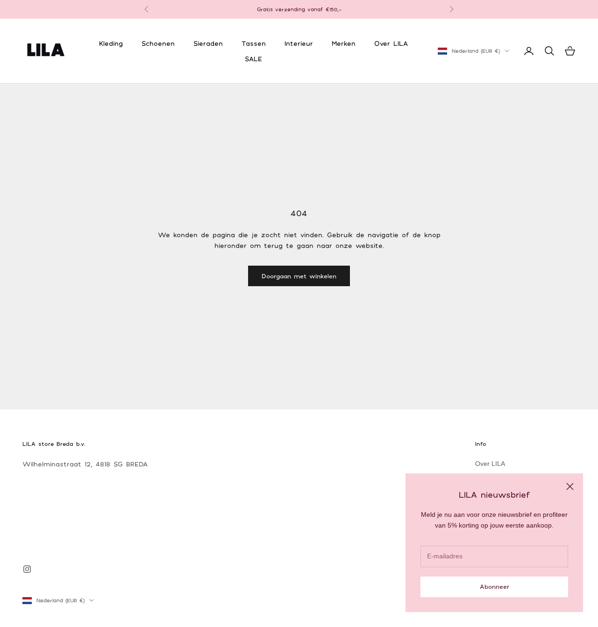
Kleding (111, 43)
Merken (344, 43)
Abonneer (494, 586)
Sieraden (208, 43)
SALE (253, 59)
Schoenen (158, 43)
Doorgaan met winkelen (299, 276)
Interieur (299, 43)
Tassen (254, 43)
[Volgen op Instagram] (27, 569)
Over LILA (391, 43)
